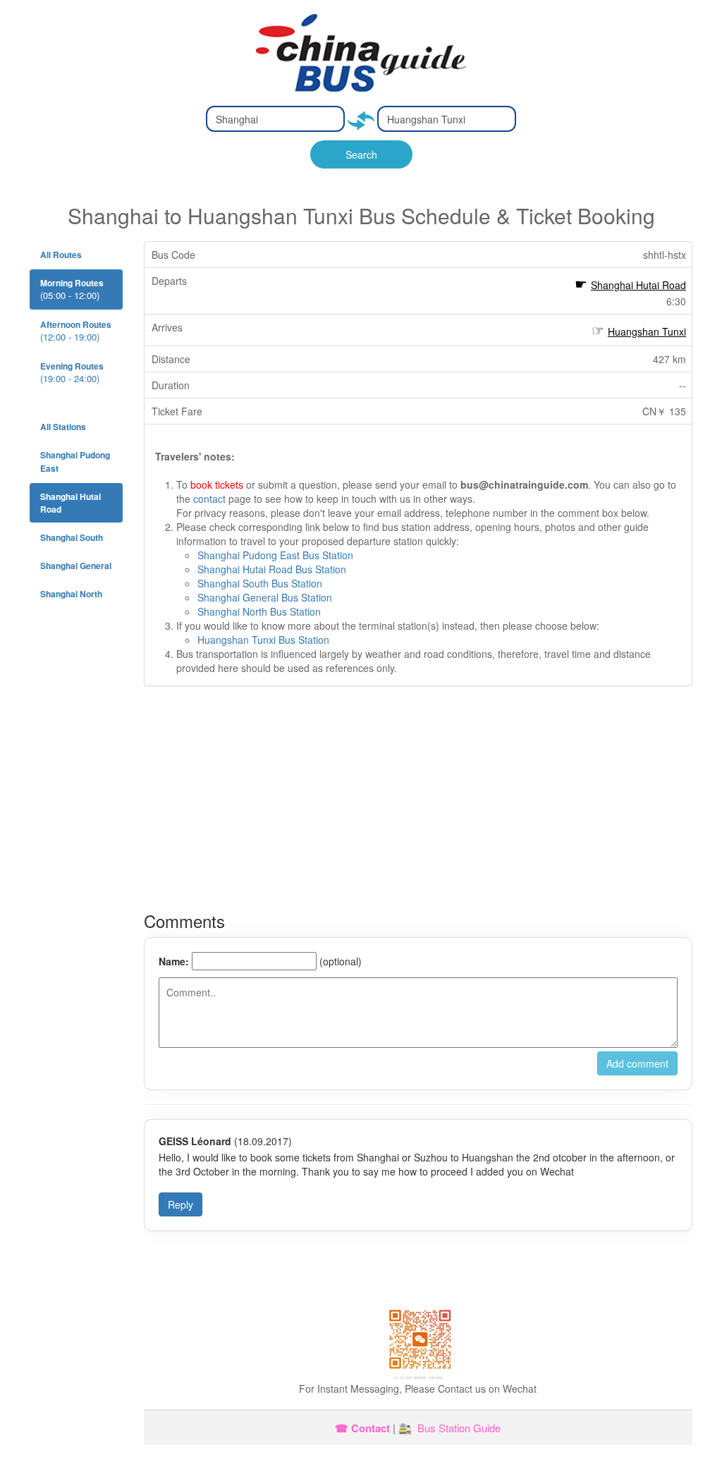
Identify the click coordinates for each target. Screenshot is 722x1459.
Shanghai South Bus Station (259, 583)
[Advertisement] (418, 799)
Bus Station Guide (459, 1427)
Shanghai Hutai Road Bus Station (271, 569)
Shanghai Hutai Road (638, 285)
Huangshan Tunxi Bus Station (263, 640)
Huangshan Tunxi (647, 331)
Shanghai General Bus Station (264, 597)
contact (209, 499)
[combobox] (275, 119)
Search (361, 154)
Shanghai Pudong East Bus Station (275, 555)
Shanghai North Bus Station (259, 611)
